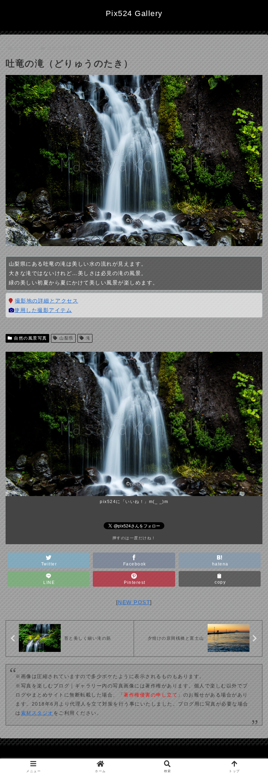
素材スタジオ (37, 713)
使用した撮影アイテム (43, 310)
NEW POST (134, 602)
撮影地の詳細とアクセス (47, 301)
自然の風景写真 (30, 338)
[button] (247, 635)
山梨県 (66, 338)
